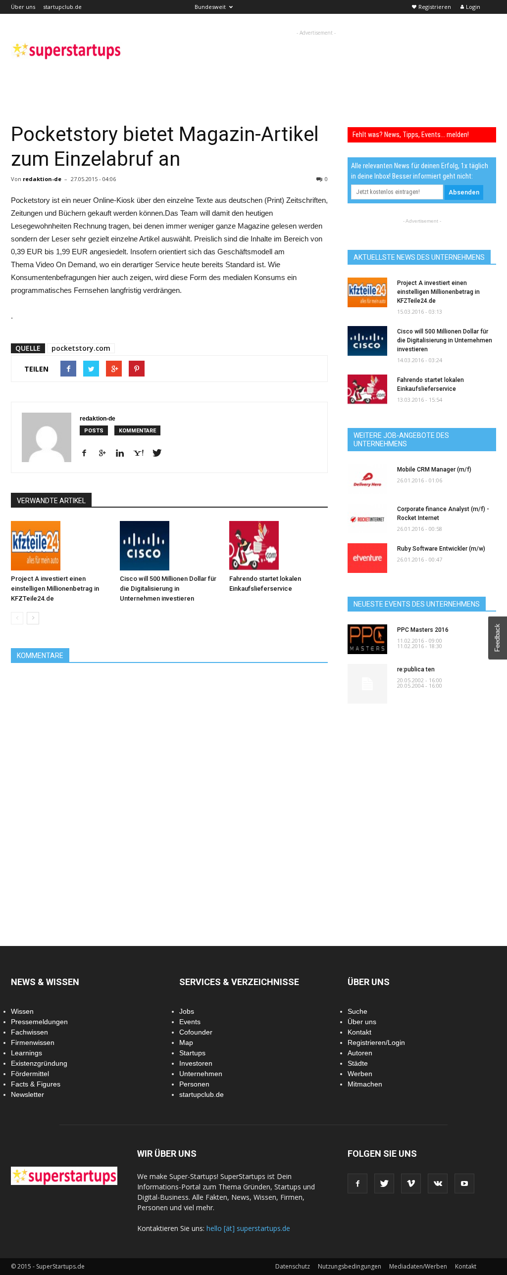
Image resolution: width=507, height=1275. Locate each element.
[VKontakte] (438, 1183)
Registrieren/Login (376, 1042)
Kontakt (359, 1032)
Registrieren (434, 6)
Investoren (195, 1063)
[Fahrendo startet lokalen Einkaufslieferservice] (278, 545)
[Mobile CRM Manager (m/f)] (367, 479)
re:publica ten (416, 669)
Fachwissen (29, 1032)
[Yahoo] (142, 453)
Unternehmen (200, 1074)
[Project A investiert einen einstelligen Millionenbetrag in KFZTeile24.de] (60, 545)
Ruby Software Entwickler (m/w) (441, 548)
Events (190, 1022)
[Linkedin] (123, 453)
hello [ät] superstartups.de (248, 1228)
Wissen (22, 1011)
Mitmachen (365, 1084)
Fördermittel (30, 1074)
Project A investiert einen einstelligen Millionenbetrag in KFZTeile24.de (55, 588)
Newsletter (27, 1094)
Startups (192, 1053)
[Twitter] (160, 453)
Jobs (186, 1011)
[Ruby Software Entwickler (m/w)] (367, 558)
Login (473, 6)
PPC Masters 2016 (423, 629)
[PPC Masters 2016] (367, 639)
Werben (360, 1074)
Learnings (26, 1053)
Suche (357, 1011)
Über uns (23, 6)
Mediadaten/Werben (418, 1266)
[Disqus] (169, 799)
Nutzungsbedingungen (349, 1266)
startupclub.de (62, 6)
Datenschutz (292, 1266)
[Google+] (106, 453)
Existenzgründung (39, 1063)
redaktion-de (42, 179)
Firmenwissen (32, 1042)
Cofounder (195, 1032)
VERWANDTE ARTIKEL (51, 501)
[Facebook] (88, 453)
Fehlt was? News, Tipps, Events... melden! (411, 135)
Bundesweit (210, 6)
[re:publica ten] (367, 684)
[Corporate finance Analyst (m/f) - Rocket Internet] (367, 518)
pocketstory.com (80, 348)
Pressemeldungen (39, 1022)
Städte (358, 1063)
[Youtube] (464, 1183)
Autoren (360, 1053)
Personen (194, 1084)
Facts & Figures (35, 1084)
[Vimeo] (411, 1183)
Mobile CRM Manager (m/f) (434, 469)
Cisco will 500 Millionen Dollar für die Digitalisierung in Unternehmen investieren (168, 588)
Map (186, 1042)
